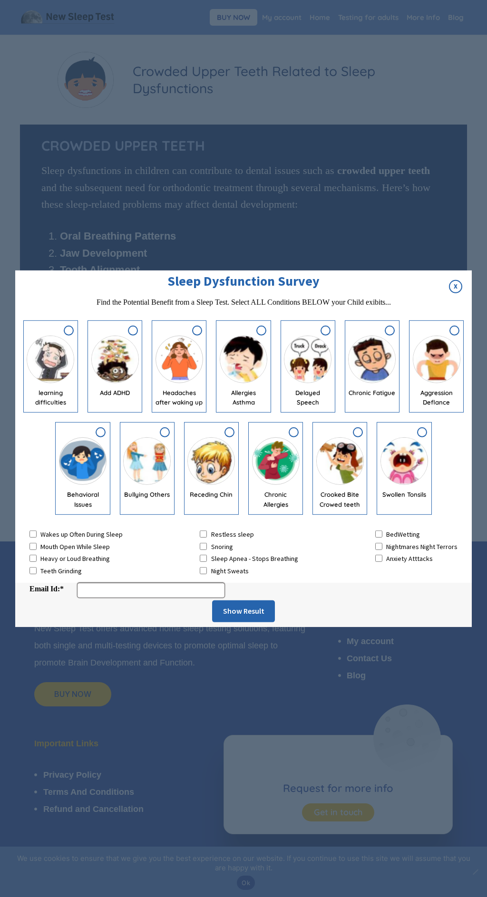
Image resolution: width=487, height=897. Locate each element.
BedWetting (403, 534)
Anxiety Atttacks (409, 558)
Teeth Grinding (61, 571)
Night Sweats (230, 571)
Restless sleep (232, 534)
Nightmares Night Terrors (422, 546)
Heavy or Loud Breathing (75, 558)
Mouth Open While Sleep (75, 546)
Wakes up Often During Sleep (81, 534)
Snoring (222, 546)
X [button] (456, 286)
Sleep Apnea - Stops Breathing (254, 558)
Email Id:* (46, 589)
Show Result (243, 611)
